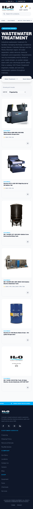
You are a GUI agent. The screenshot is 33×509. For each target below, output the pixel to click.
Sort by (5, 92)
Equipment (11, 20)
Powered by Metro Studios (19, 501)
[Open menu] (30, 8)
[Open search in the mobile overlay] (16, 13)
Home (3, 20)
